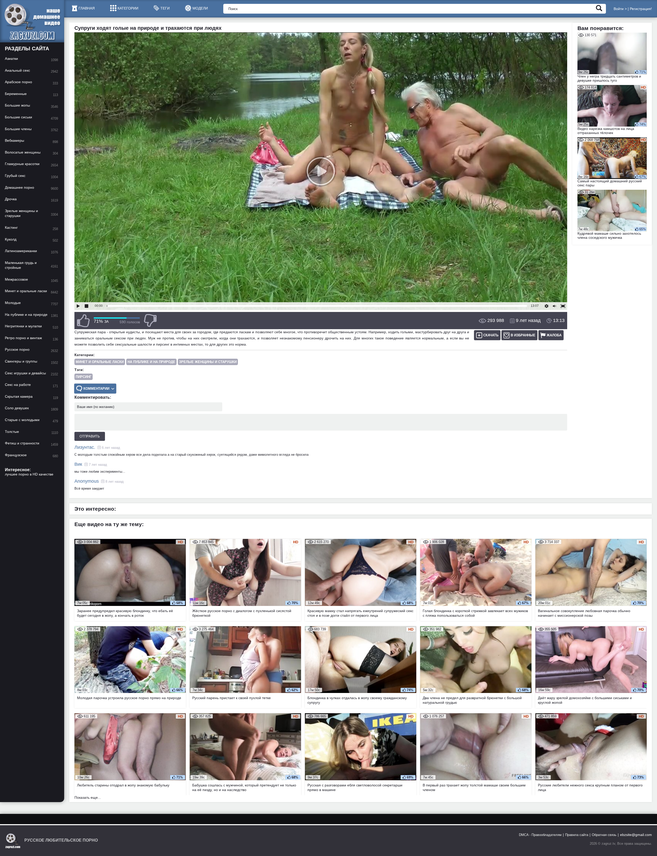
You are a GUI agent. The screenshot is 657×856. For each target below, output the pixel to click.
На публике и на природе (151, 362)
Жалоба (554, 335)
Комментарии (96, 389)
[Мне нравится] (83, 320)
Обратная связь (604, 835)
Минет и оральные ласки (100, 362)
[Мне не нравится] (150, 320)
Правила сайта (576, 835)
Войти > (620, 9)
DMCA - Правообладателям (540, 835)
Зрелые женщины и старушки (208, 362)
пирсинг (83, 377)
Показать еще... (87, 797)
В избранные (523, 335)
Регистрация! (641, 9)
